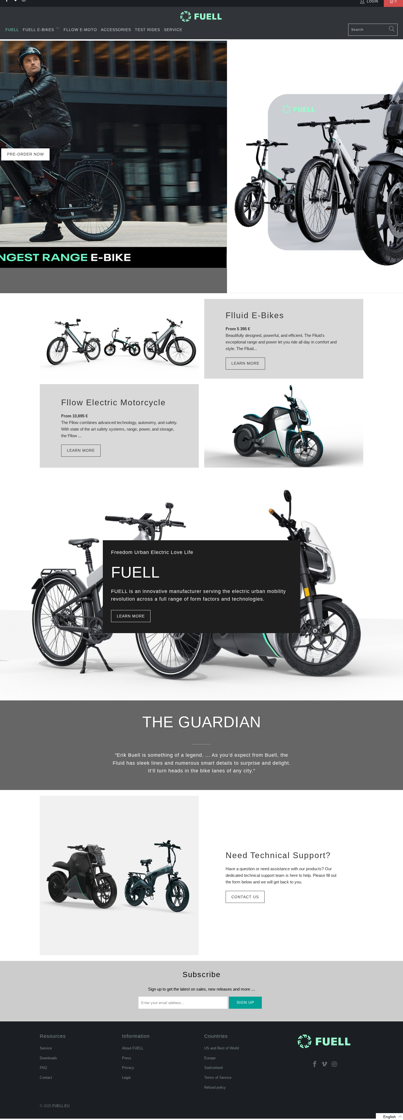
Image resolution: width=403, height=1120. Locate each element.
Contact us (245, 897)
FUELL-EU (60, 1106)
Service (173, 29)
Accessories (116, 29)
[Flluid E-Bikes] (119, 338)
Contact (46, 1077)
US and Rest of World (221, 1048)
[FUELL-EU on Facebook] (315, 1064)
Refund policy (215, 1087)
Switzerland (213, 1068)
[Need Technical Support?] (119, 875)
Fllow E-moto (80, 29)
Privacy (128, 1068)
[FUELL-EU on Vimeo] (324, 1064)
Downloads (48, 1058)
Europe (209, 1058)
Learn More (245, 363)
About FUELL (132, 1048)
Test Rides (147, 29)
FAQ (43, 1068)
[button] (389, 1116)
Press (126, 1058)
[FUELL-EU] (201, 16)
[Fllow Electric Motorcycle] (283, 426)
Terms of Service (217, 1077)
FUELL (12, 29)
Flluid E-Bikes (255, 315)
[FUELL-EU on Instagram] (334, 1064)
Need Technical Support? (278, 855)
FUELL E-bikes (39, 29)
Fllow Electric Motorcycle (113, 402)
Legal (126, 1077)
